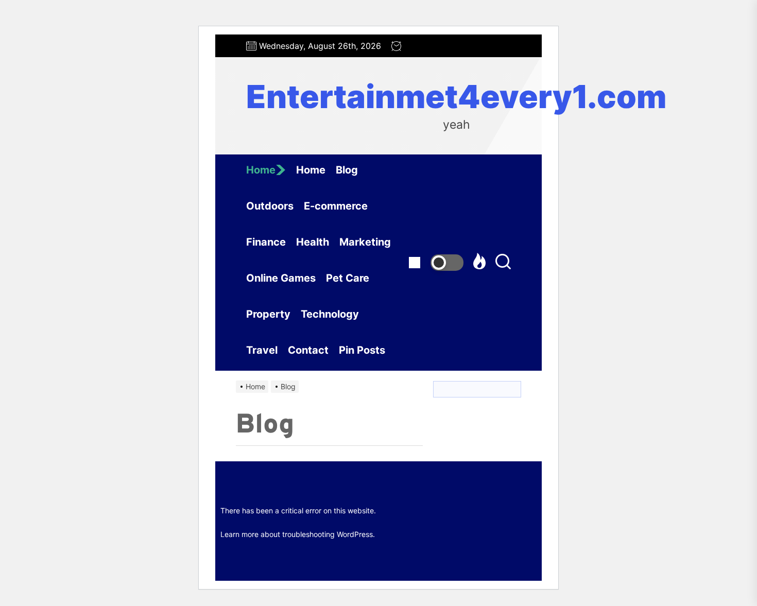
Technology (330, 314)
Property (268, 314)
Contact (308, 350)
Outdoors (270, 206)
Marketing (365, 242)
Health (312, 242)
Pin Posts (362, 350)
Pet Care (347, 278)
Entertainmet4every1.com (456, 97)
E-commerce (336, 206)
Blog (347, 170)
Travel (262, 350)
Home (261, 170)
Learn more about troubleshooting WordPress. (297, 534)
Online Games (281, 278)
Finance (266, 242)
